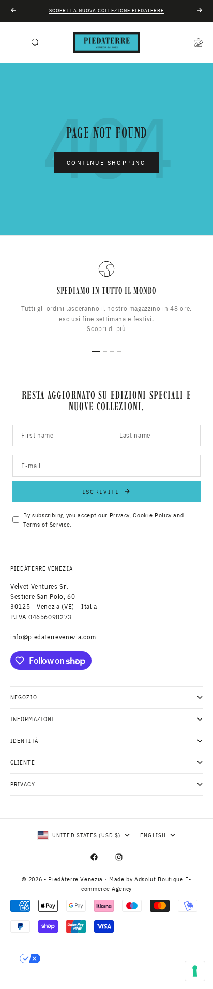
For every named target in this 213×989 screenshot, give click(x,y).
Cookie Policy (152, 515)
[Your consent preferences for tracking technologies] (195, 971)
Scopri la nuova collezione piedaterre (106, 10)
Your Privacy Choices (83, 958)
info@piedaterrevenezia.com (53, 637)
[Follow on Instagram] (119, 857)
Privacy (120, 515)
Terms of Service (46, 524)
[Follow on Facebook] (94, 857)
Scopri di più (106, 328)
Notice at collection (55, 976)
